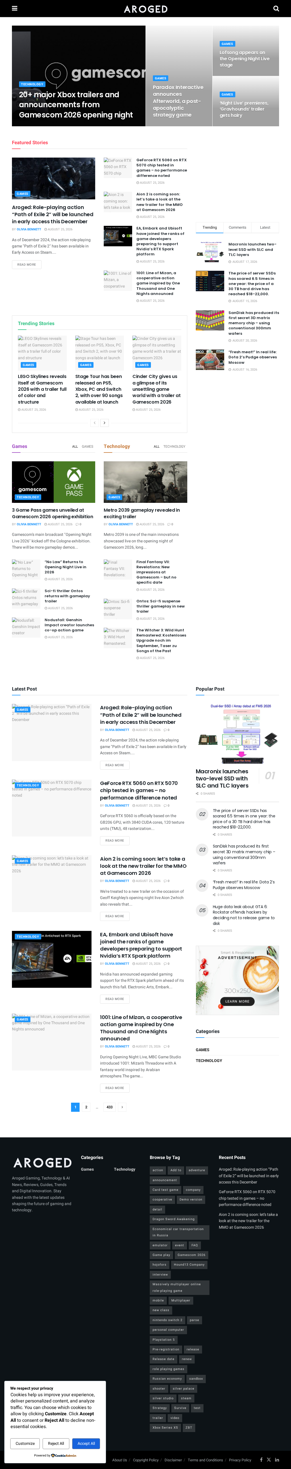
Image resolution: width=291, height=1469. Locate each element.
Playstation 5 (164, 1339)
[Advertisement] (238, 173)
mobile (158, 1300)
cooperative (162, 1199)
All (75, 446)
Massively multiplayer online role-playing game (177, 1287)
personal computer (168, 1329)
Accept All (86, 1444)
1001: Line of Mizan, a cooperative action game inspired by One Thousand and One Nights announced (158, 283)
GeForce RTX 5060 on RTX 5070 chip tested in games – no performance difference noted (161, 167)
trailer (158, 1418)
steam (186, 1398)
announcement (165, 1180)
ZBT (189, 1427)
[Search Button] (276, 8)
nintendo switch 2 (167, 1320)
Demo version (191, 1199)
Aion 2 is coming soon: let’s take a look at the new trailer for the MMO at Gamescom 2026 (159, 201)
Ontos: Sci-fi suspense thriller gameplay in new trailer (160, 606)
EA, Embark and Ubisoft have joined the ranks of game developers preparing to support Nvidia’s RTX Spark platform (160, 241)
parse (194, 1320)
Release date (163, 1359)
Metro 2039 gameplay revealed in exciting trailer (142, 513)
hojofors (160, 1264)
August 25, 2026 (67, 125)
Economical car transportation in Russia (178, 1232)
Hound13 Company (189, 1264)
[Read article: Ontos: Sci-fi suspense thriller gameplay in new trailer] (118, 609)
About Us (119, 1460)
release (193, 1349)
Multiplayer (180, 1300)
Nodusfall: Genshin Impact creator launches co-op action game (69, 625)
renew (187, 1359)
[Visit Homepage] (145, 8)
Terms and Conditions (205, 1460)
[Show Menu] (14, 8)
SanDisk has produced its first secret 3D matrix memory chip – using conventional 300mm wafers (253, 323)
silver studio (163, 1398)
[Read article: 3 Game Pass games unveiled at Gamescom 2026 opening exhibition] (53, 482)
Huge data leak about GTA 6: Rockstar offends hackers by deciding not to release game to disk (244, 915)
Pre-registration (166, 1349)
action (158, 1170)
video (175, 1418)
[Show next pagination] (122, 1107)
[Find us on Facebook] (261, 1459)
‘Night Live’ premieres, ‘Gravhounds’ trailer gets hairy (244, 109)
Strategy (160, 1408)
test (197, 1408)
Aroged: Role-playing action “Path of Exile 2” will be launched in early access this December (52, 214)
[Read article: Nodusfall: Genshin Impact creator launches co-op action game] (26, 627)
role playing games (168, 1369)
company (193, 1189)
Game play (161, 1255)
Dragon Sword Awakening (174, 1219)
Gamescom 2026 (191, 1255)
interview (160, 1274)
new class (161, 1310)
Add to (176, 1170)
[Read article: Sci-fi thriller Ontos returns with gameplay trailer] (26, 598)
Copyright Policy (146, 1460)
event (179, 1245)
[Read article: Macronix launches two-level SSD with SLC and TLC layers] (237, 734)
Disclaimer (173, 1460)
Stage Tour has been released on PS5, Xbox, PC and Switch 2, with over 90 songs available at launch (99, 389)
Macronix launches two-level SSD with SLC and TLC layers (252, 249)
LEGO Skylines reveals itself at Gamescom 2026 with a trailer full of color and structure (42, 389)
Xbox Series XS (165, 1427)
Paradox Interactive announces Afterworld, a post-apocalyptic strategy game (178, 101)
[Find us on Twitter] (269, 1459)
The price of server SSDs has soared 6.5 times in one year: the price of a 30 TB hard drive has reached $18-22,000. (252, 283)
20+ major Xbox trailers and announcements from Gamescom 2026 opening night (76, 105)
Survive (180, 1408)
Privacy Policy (240, 1460)
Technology (32, 84)
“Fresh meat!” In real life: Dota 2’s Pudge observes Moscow (252, 357)
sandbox (196, 1378)
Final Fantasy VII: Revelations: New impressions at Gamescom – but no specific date (156, 572)
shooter (159, 1388)
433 (110, 1107)
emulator (160, 1245)
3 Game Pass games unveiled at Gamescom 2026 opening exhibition (52, 513)
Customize (25, 1444)
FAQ (195, 1245)
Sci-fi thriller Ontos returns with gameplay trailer (67, 596)
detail (157, 1209)
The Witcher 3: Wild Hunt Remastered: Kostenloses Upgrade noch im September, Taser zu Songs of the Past (161, 640)
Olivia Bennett (36, 125)
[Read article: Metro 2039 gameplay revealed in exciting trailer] (145, 482)
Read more (29, 264)
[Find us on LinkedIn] (277, 1459)
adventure (197, 1170)
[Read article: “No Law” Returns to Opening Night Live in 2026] (26, 569)
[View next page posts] (104, 423)
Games (161, 78)
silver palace (183, 1388)
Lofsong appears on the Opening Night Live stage (245, 58)
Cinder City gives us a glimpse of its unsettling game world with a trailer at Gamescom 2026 (156, 389)
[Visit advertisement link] (237, 980)
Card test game (165, 1189)
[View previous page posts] (94, 423)
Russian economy (167, 1378)
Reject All (56, 1444)
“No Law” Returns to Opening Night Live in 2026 (65, 567)
